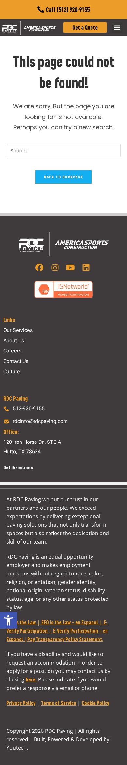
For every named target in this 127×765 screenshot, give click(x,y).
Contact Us (15, 361)
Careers (12, 351)
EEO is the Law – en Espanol (69, 622)
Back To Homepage (63, 176)
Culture (11, 372)
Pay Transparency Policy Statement (64, 639)
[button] (8, 620)
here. (31, 679)
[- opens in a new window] (41, 267)
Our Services (18, 330)
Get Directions (18, 467)
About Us (13, 341)
